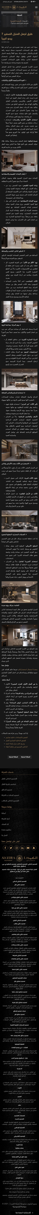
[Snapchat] (34, 847)
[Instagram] (16, 847)
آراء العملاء (5, 824)
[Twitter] (11, 847)
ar (33, 2)
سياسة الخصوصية (19, 1207)
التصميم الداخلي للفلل (9, 779)
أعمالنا (4, 813)
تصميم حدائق (24, 1018)
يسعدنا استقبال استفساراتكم (27, 669)
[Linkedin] (22, 847)
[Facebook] (5, 847)
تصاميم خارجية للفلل (9, 784)
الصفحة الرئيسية (15, 21)
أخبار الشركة (6, 819)
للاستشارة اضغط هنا (23, 1213)
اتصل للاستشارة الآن (7, 1)
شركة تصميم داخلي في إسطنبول (19, 915)
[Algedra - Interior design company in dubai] (14, 7)
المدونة (25, 21)
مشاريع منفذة (6, 830)
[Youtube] (28, 847)
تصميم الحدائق (7, 790)
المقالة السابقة (13, 757)
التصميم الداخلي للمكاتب (10, 801)
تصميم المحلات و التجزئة (10, 795)
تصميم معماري (30, 985)
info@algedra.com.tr (21, 1)
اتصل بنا (4, 835)
